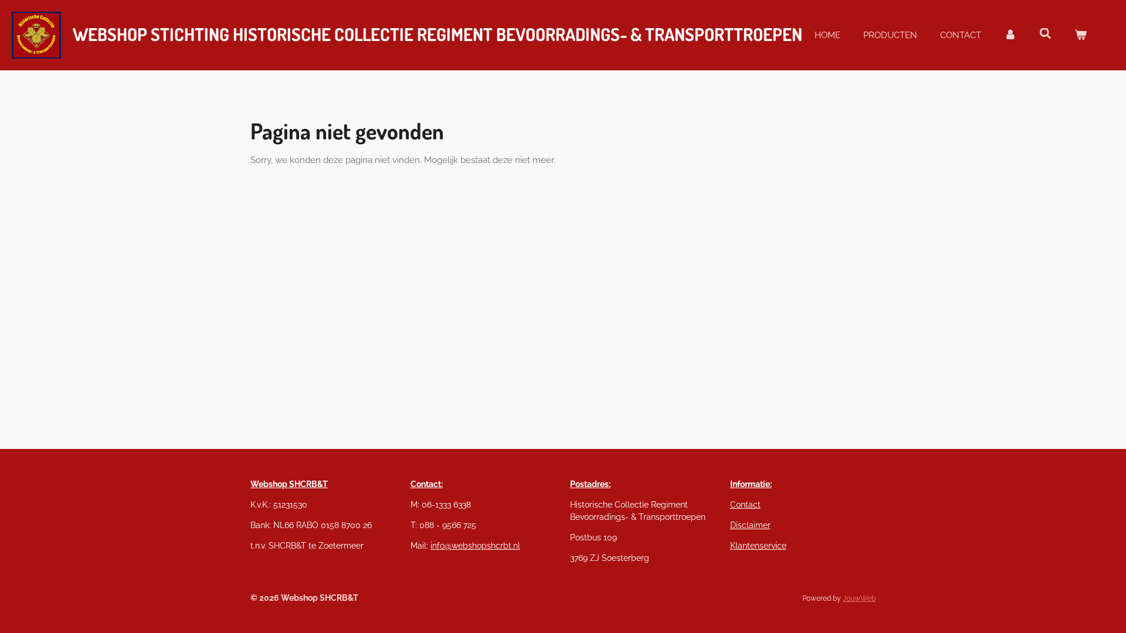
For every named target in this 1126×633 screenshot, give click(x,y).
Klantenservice (758, 545)
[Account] (1010, 35)
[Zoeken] (1045, 34)
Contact (745, 504)
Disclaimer (750, 525)
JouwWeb (859, 598)
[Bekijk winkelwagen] (1080, 35)
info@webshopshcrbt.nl (475, 545)
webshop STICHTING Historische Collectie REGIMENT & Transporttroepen (437, 34)
